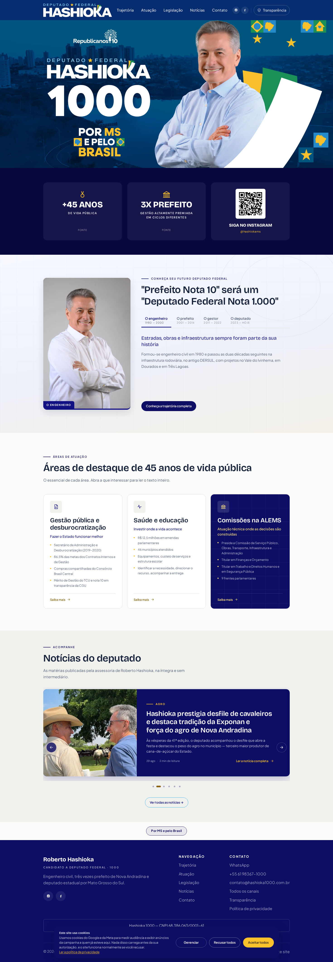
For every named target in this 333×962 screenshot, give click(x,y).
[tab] (156, 320)
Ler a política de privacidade (79, 952)
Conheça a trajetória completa (169, 406)
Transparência (242, 899)
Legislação (173, 10)
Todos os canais (244, 891)
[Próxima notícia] (282, 747)
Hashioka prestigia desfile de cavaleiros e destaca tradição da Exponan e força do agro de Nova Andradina (209, 722)
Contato (219, 10)
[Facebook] (245, 10)
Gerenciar (191, 942)
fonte (82, 229)
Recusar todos (225, 942)
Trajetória (125, 10)
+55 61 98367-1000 (247, 873)
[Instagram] (236, 10)
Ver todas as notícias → (166, 802)
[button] (153, 787)
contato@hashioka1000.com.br (259, 882)
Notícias (197, 10)
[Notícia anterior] (51, 747)
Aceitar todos (258, 942)
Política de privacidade (250, 908)
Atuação (148, 10)
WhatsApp (239, 865)
